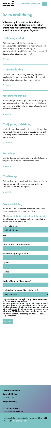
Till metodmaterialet (30, 4)
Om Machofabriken (11, 390)
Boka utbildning (10, 394)
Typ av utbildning (10, 226)
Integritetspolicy (10, 401)
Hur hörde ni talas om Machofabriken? (20, 290)
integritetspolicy (19, 420)
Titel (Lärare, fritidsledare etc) (16, 245)
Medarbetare (8, 398)
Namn (5, 235)
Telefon (6, 272)
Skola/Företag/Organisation (15, 254)
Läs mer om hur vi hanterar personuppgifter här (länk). (24, 312)
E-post (5, 263)
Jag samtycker (9, 316)
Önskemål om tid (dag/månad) (17, 281)
